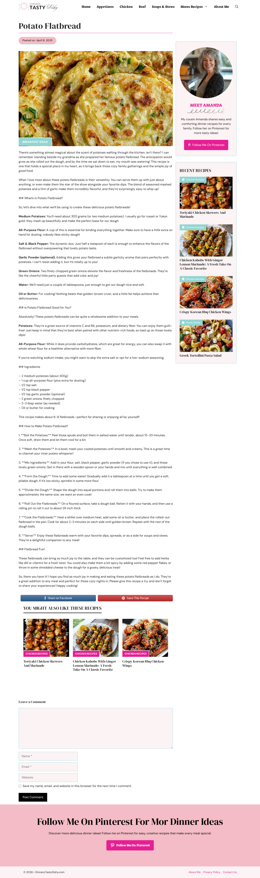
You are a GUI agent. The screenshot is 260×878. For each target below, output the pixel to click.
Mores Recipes (192, 7)
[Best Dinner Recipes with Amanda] (38, 6)
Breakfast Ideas (35, 142)
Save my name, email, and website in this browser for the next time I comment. (77, 786)
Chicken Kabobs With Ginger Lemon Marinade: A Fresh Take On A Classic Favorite (94, 665)
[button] (236, 6)
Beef (142, 7)
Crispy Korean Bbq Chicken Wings (143, 663)
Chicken (126, 7)
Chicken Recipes (37, 653)
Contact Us (230, 872)
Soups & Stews (163, 7)
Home (86, 7)
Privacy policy (211, 872)
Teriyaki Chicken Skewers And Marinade (42, 663)
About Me (221, 7)
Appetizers (105, 7)
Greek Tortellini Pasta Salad (200, 355)
